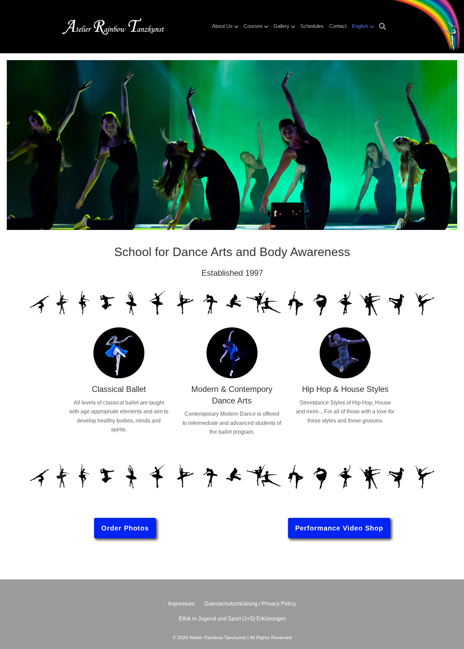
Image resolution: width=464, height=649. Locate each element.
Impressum (181, 604)
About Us (222, 26)
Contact (337, 26)
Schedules (312, 26)
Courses (253, 26)
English (360, 26)
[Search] (380, 26)
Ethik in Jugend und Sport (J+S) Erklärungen (232, 618)
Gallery (281, 26)
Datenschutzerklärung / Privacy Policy (250, 604)
